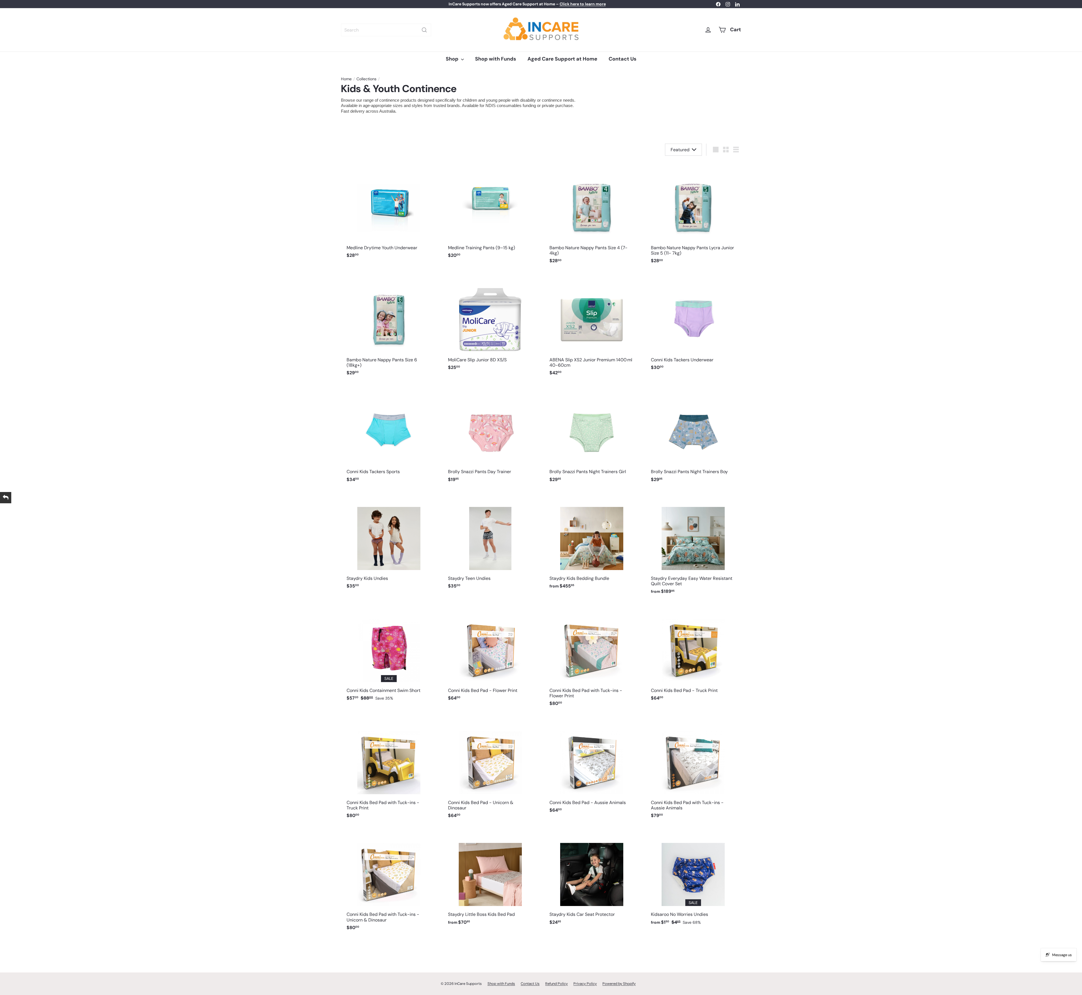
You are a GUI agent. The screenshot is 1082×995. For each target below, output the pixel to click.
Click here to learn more (583, 3)
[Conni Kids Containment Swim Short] (389, 655)
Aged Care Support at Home (562, 58)
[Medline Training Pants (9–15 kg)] (490, 212)
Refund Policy (556, 983)
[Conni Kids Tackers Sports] (389, 436)
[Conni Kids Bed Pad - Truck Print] (693, 655)
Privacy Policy (585, 983)
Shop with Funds (495, 58)
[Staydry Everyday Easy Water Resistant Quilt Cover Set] (693, 545)
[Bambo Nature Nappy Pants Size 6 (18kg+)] (389, 326)
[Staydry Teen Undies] (490, 543)
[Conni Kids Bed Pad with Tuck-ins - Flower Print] (592, 657)
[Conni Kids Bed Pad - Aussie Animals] (592, 766)
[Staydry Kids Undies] (389, 543)
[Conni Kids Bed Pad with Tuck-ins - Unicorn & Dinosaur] (389, 881)
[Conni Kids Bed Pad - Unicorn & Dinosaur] (490, 769)
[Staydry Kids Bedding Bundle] (592, 543)
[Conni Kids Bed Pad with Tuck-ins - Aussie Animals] (693, 769)
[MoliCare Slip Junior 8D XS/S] (490, 324)
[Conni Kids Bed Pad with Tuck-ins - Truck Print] (389, 769)
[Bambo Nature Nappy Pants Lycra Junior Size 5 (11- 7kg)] (693, 214)
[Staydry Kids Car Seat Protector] (592, 879)
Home (346, 79)
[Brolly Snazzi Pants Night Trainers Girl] (592, 436)
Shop (453, 58)
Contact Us (623, 58)
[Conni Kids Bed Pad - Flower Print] (490, 655)
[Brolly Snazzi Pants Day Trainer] (490, 436)
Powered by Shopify (619, 983)
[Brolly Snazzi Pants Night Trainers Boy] (693, 436)
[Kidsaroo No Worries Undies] (693, 879)
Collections (366, 79)
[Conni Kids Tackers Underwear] (693, 324)
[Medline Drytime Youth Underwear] (389, 212)
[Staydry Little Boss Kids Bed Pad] (490, 879)
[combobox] (386, 30)
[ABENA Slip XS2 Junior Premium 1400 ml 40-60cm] (592, 326)
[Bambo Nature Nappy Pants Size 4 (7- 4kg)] (592, 214)
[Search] (424, 30)
